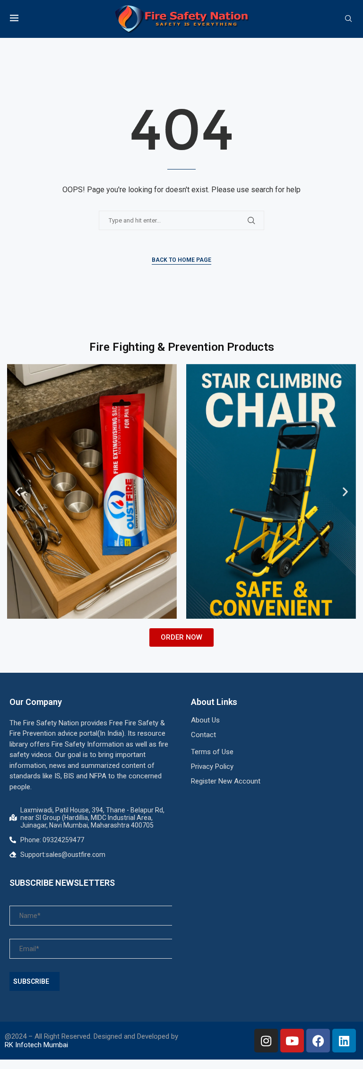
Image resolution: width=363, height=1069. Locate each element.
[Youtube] (292, 1040)
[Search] (348, 19)
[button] (18, 492)
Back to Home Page (181, 260)
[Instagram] (266, 1040)
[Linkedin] (344, 1040)
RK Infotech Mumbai (36, 1045)
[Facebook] (318, 1040)
